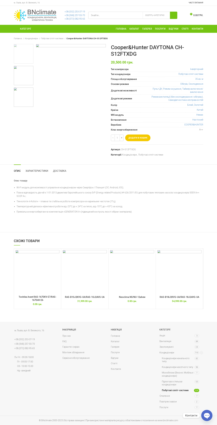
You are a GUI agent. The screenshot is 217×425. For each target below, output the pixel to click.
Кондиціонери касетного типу (177, 367)
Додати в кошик (137, 138)
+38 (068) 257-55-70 (75, 15)
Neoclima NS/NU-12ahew (132, 297)
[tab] (17, 169)
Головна (18, 38)
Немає (199, 114)
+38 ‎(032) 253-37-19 (75, 11)
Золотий (198, 105)
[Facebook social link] (179, 2)
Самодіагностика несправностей (185, 100)
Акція (162, 335)
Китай (200, 110)
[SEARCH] (173, 15)
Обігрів (184, 84)
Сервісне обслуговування (76, 358)
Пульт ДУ (157, 89)
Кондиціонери (31, 38)
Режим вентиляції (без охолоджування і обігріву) (177, 97)
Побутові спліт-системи (52, 38)
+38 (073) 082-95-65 (75, 19)
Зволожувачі (166, 347)
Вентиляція (165, 341)
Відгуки (114, 358)
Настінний (197, 119)
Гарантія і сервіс (71, 347)
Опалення (164, 396)
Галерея (115, 347)
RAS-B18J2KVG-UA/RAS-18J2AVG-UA (179, 297)
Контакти (116, 369)
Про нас (66, 336)
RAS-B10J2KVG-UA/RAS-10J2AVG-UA (85, 297)
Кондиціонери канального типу (176, 360)
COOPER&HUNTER (193, 124)
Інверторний (196, 69)
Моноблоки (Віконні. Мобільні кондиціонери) (177, 374)
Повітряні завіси (168, 401)
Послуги (115, 352)
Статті (114, 363)
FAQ (64, 341)
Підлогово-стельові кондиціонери (172, 383)
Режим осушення (172, 89)
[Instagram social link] (183, 2)
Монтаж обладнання (73, 352)
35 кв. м (199, 79)
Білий (190, 105)
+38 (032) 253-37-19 (24, 339)
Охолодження (196, 84)
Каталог (115, 341)
